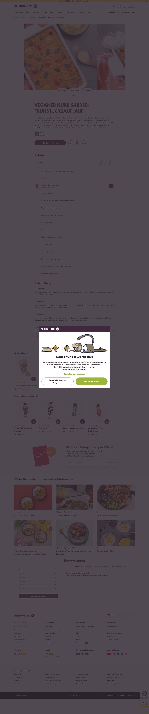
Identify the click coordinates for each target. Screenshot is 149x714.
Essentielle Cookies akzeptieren (57, 381)
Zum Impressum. (81, 369)
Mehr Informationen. (69, 369)
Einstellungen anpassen (74, 374)
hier (88, 367)
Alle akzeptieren (91, 381)
